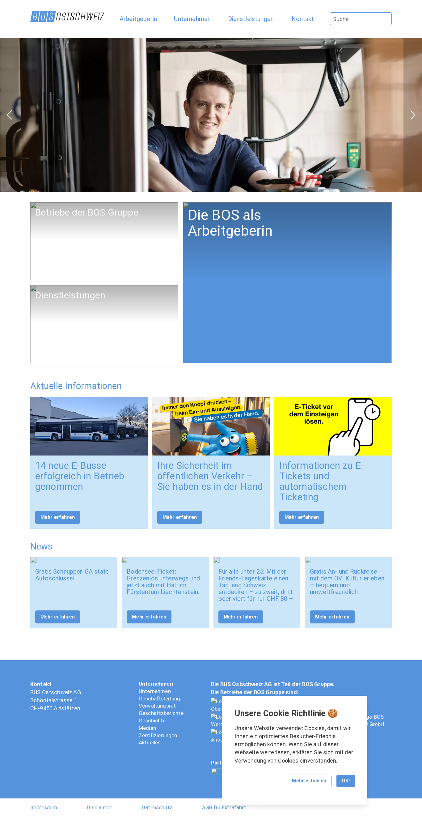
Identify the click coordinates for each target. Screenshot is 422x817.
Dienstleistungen (49, 288)
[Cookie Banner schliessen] (357, 706)
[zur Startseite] (67, 16)
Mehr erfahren (57, 517)
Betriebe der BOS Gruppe (58, 205)
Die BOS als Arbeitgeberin (211, 205)
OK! (346, 781)
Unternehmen (156, 684)
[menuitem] (141, 19)
